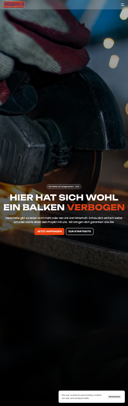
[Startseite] (14, 4)
